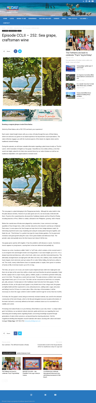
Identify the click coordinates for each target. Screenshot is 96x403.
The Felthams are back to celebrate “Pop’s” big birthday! (79, 54)
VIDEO (64, 18)
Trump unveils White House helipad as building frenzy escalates (84, 94)
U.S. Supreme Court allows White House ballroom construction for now (85, 76)
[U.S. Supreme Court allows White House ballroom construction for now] (70, 77)
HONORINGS (32, 18)
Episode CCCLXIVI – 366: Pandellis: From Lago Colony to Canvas (31, 373)
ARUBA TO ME (21, 18)
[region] (32, 115)
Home (3, 28)
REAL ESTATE (72, 18)
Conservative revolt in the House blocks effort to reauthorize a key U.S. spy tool (50, 346)
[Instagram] (86, 1)
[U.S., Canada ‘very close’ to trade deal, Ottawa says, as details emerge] (70, 86)
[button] (83, 1)
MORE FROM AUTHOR (23, 353)
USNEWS (56, 18)
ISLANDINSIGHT (12, 30)
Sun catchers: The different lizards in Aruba (15, 345)
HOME (5, 18)
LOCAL (12, 18)
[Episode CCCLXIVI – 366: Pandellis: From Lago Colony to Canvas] (32, 363)
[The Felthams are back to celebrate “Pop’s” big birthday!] (11, 363)
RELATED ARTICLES (9, 353)
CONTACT (6, 23)
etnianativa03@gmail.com (32, 321)
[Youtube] (92, 1)
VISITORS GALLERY (45, 18)
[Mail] (89, 1)
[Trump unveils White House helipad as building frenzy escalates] (70, 95)
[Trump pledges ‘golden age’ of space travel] (70, 68)
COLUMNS (83, 18)
